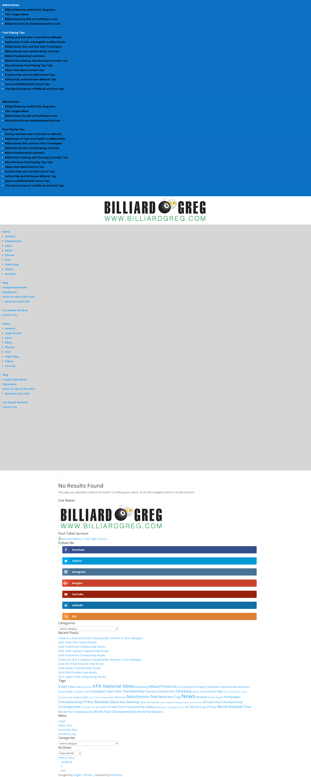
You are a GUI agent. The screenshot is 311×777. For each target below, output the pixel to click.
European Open (82, 691)
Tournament (195, 702)
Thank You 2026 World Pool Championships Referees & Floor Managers (100, 638)
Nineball (201, 697)
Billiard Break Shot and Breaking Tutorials (32, 51)
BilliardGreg (141, 687)
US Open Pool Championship (126, 707)
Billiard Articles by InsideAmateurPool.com (32, 23)
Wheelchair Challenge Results (170, 707)
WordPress (116, 775)
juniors (227, 692)
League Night (80, 697)
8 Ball (62, 686)
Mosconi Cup (170, 696)
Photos (9, 255)
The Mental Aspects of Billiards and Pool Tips (34, 88)
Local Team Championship (101, 697)
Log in (62, 721)
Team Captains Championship (174, 702)
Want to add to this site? (19, 296)
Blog (5, 282)
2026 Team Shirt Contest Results (77, 642)
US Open (85, 707)
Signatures (10, 292)
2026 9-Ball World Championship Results (81, 646)
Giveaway (184, 691)
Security (10, 274)
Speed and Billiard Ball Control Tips (27, 84)
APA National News (113, 686)
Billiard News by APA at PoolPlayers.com (31, 19)
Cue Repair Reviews (15, 310)
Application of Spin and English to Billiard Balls (35, 42)
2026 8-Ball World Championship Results (81, 655)
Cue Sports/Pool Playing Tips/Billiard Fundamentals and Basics (213, 687)
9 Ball (71, 687)
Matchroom (120, 697)
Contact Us (10, 315)
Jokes (8, 245)
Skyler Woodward (149, 702)
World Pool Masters (150, 712)
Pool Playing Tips (14, 32)
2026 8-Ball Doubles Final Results (77, 672)
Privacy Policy (66, 757)
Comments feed (67, 729)
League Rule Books (15, 287)
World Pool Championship (75, 712)
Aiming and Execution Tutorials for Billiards (33, 37)
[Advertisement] (155, 445)
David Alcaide (65, 691)
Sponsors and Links (17, 301)
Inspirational (13, 241)
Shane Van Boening (124, 702)
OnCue (211, 697)
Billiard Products (163, 686)
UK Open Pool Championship (222, 702)
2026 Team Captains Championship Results (83, 651)
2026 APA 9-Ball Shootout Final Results (81, 663)
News (188, 696)
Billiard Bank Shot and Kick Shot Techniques (33, 46)
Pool (8, 259)
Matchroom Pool (142, 696)
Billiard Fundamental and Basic (25, 56)
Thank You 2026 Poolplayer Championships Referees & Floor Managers (100, 659)
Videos (9, 269)
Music (9, 250)
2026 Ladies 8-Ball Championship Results (82, 676)
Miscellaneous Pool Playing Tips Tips (29, 65)
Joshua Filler (215, 691)
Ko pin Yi (235, 691)
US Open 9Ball (98, 707)
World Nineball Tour (234, 706)
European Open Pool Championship (117, 691)
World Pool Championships (115, 711)
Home (6, 231)
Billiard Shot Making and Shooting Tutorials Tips (36, 60)
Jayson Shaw (199, 691)
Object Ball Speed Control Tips (24, 70)
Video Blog (12, 264)
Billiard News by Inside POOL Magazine (30, 9)
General (10, 236)
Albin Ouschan (84, 687)
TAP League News (17, 14)
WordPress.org (67, 734)
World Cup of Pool (203, 707)
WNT (187, 707)
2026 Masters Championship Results (79, 668)
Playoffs (219, 697)
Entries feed (65, 725)
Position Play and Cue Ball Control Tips (30, 74)
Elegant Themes (82, 775)
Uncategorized (69, 707)
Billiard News (11, 5)
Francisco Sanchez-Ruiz (160, 691)
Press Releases (96, 701)
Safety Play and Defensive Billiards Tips (31, 79)
